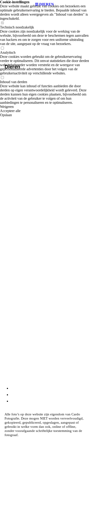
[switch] (2, 23)
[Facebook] (11, 395)
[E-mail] (12, 401)
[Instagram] (12, 388)
